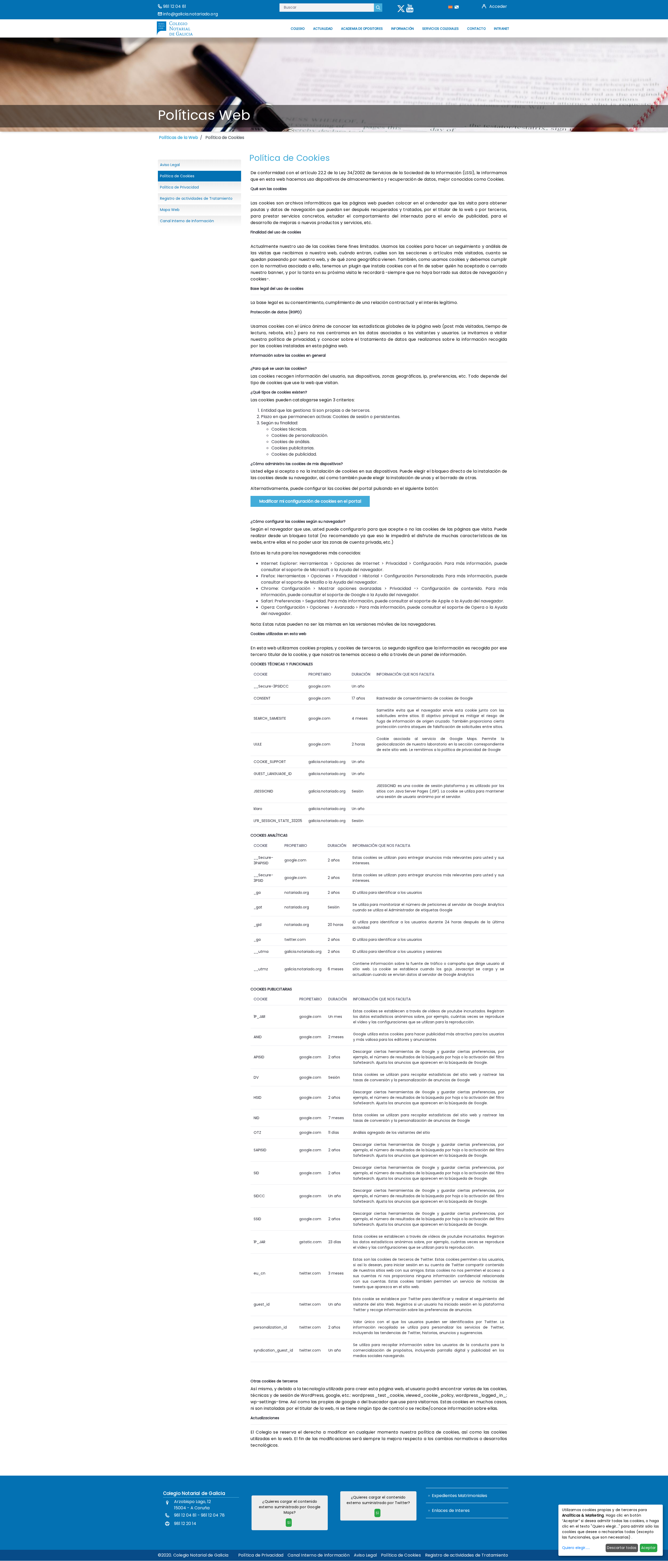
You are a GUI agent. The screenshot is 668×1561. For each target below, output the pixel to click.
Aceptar (648, 1547)
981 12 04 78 (213, 1515)
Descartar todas (621, 1547)
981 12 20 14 (185, 1524)
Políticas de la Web (178, 137)
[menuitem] (298, 28)
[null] (378, 7)
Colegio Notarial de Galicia (194, 1493)
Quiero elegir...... (576, 1547)
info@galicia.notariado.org (190, 14)
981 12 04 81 (174, 6)
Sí (288, 1522)
